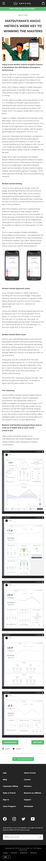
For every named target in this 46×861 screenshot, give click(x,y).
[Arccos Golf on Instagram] (14, 819)
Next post (37, 742)
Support (27, 800)
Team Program (9, 806)
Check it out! (7, 430)
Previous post (10, 742)
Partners (27, 786)
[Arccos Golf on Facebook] (5, 819)
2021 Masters (12, 87)
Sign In (6, 800)
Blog (5, 779)
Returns (33, 852)
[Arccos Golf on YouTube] (33, 819)
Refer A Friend (9, 793)
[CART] (41, 3)
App (5, 773)
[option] (23, 9)
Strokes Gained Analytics (32, 168)
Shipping (23, 852)
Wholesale (28, 806)
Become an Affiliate (32, 793)
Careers (27, 779)
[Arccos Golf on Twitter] (23, 819)
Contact (13, 852)
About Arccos (30, 773)
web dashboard (8, 439)
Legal (5, 852)
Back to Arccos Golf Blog (24, 759)
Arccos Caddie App (13, 165)
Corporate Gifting (10, 786)
